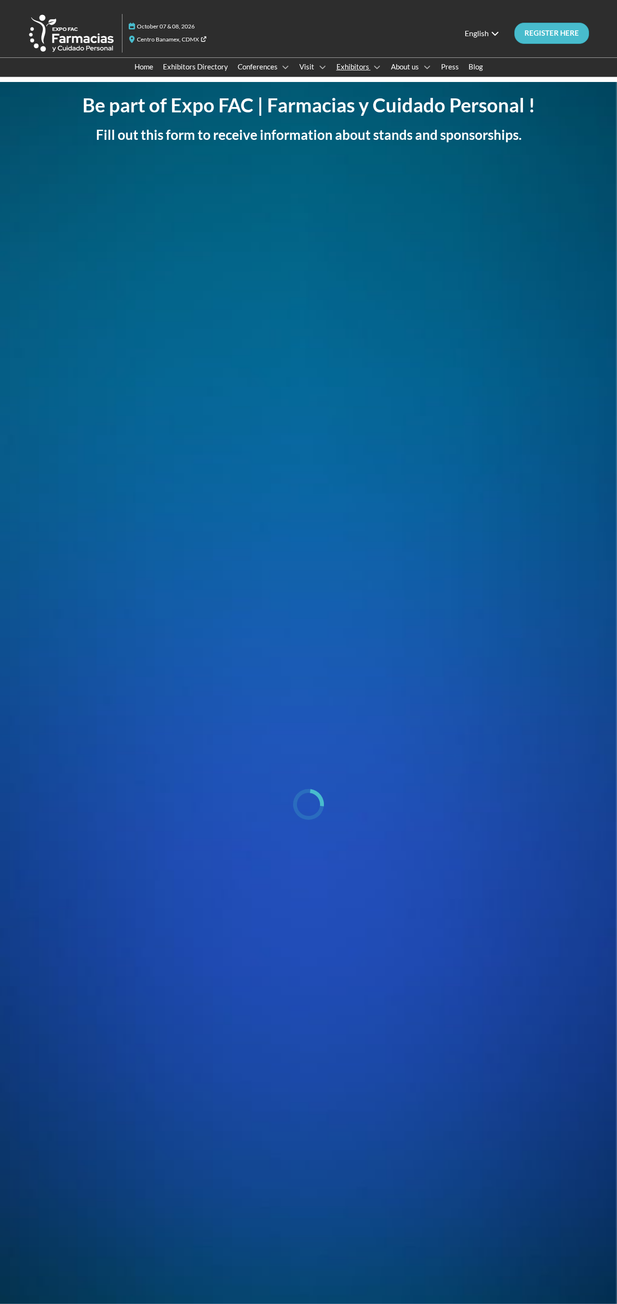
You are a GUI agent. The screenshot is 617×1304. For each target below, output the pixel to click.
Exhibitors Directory (195, 66)
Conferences (258, 66)
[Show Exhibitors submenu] (377, 67)
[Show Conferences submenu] (286, 67)
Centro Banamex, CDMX (168, 39)
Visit (307, 66)
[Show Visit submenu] (322, 67)
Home (143, 66)
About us (405, 66)
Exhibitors (353, 66)
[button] (551, 33)
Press (450, 66)
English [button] (477, 33)
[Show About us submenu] (427, 67)
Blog (476, 66)
